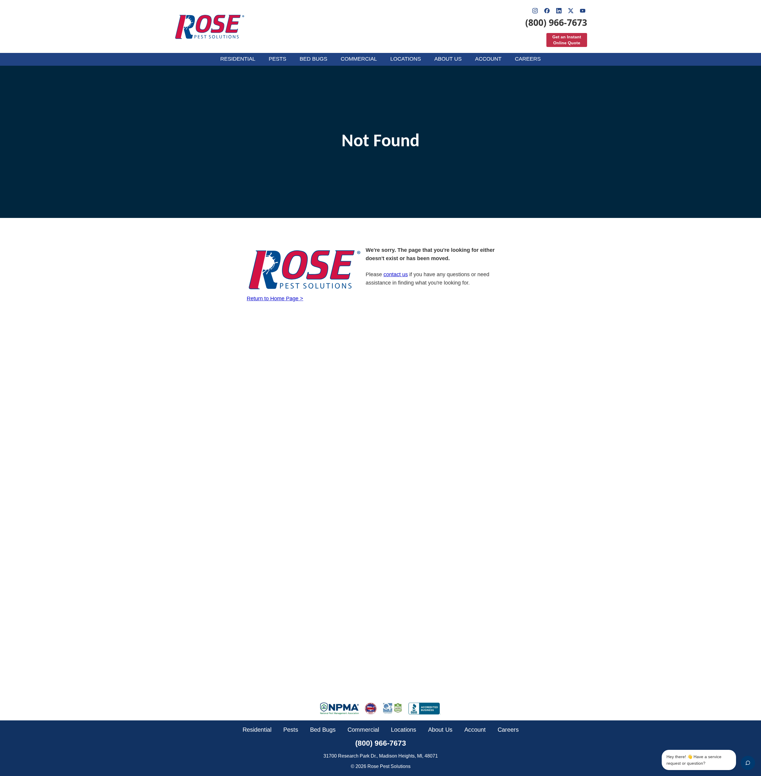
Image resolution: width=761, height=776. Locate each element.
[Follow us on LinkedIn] (558, 10)
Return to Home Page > (275, 298)
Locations (403, 729)
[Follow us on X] (570, 10)
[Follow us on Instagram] (535, 10)
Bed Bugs (323, 729)
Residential (257, 729)
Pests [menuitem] (277, 59)
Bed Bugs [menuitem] (313, 59)
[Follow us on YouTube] (582, 10)
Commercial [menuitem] (359, 59)
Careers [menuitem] (528, 59)
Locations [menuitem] (405, 59)
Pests (290, 729)
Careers (508, 729)
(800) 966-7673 (556, 22)
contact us (395, 274)
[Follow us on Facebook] (547, 10)
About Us (440, 729)
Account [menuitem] (488, 59)
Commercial (363, 729)
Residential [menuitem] (237, 59)
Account (475, 729)
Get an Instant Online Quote (566, 39)
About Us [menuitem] (448, 59)
